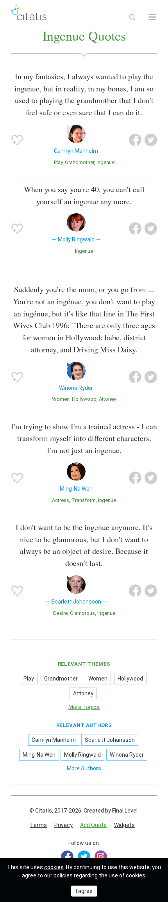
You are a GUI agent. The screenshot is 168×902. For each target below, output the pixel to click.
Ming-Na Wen (39, 755)
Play (58, 162)
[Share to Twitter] (151, 140)
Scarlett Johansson (110, 740)
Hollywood (84, 399)
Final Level (125, 810)
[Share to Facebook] (135, 140)
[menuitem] (38, 825)
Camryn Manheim (54, 740)
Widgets (124, 825)
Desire (60, 613)
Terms (38, 825)
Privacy (63, 825)
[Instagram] (101, 856)
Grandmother (79, 162)
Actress (60, 500)
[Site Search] (132, 17)
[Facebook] (67, 856)
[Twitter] (84, 856)
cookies (54, 867)
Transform (83, 500)
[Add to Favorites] (17, 140)
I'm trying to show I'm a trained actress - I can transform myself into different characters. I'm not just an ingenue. (84, 438)
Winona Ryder (127, 755)
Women (61, 399)
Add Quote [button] (93, 825)
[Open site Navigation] (152, 17)
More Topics (84, 707)
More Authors (84, 768)
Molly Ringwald (82, 755)
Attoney (107, 399)
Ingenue (105, 162)
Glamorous (82, 613)
